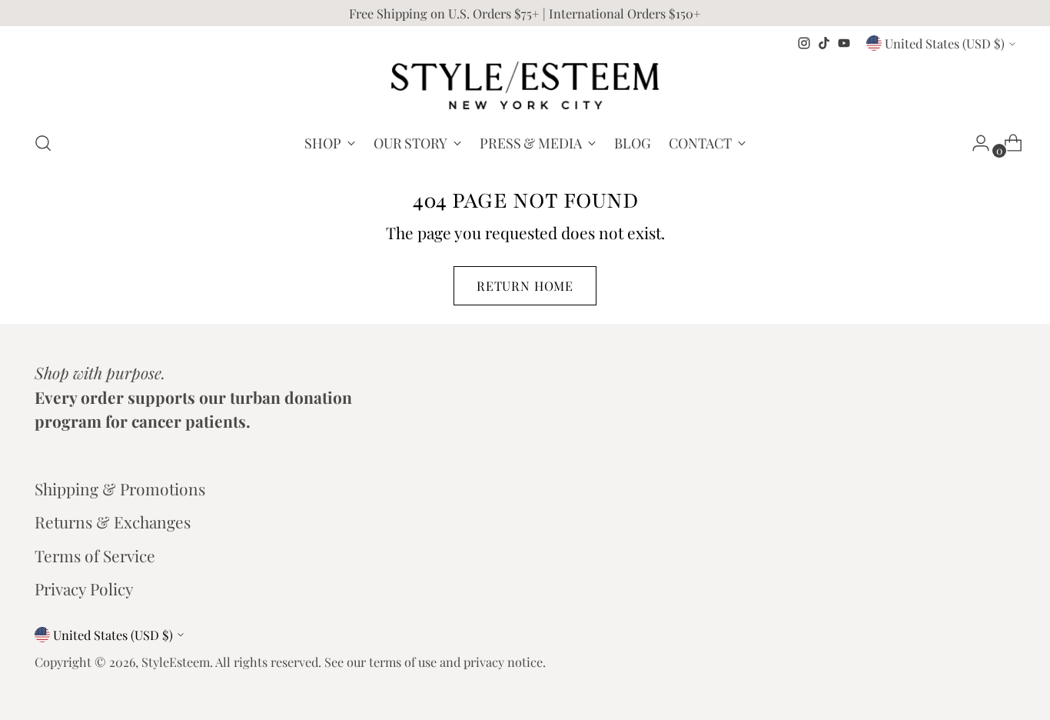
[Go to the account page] (974, 143)
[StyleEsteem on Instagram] (804, 43)
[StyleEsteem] (525, 85)
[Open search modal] (43, 143)
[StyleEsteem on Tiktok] (824, 43)
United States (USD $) (945, 43)
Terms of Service (95, 555)
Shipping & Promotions (120, 488)
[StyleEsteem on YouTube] (844, 43)
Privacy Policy (84, 588)
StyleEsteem (175, 661)
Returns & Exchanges (113, 521)
